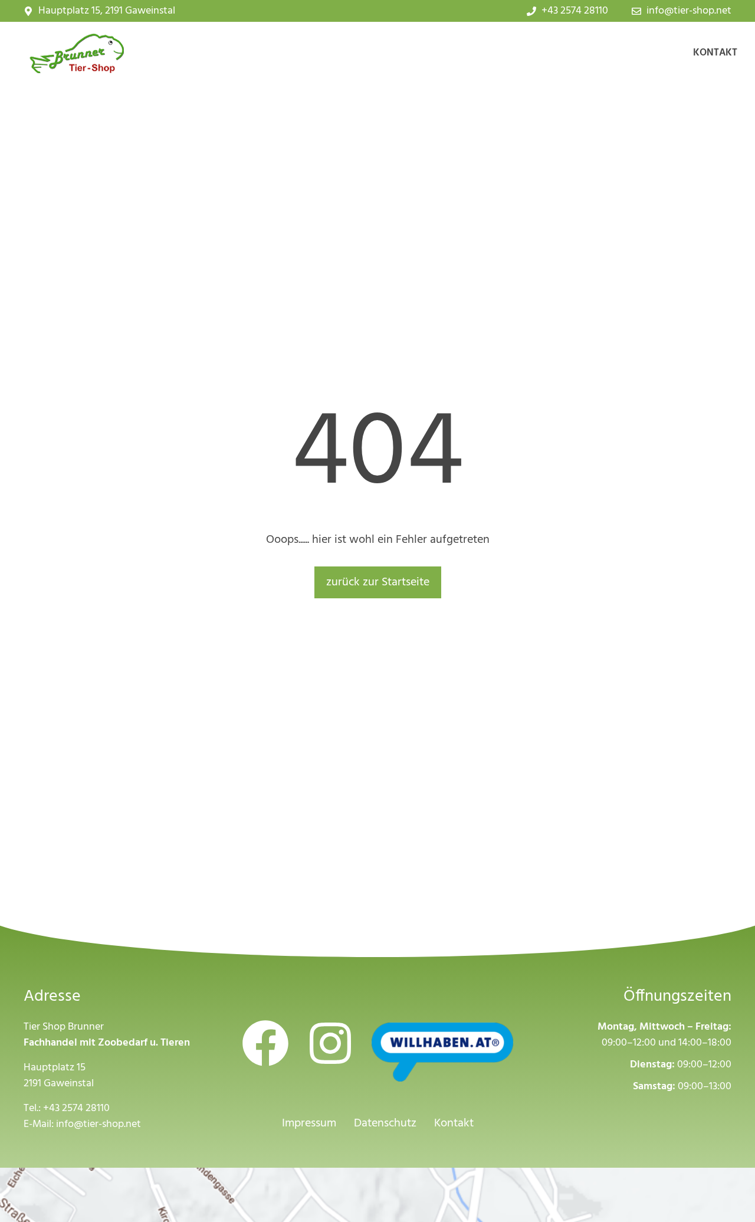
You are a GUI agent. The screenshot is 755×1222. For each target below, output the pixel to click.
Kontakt (715, 53)
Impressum (309, 1123)
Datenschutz (385, 1123)
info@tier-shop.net (98, 1124)
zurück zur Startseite (377, 582)
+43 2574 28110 (76, 1108)
